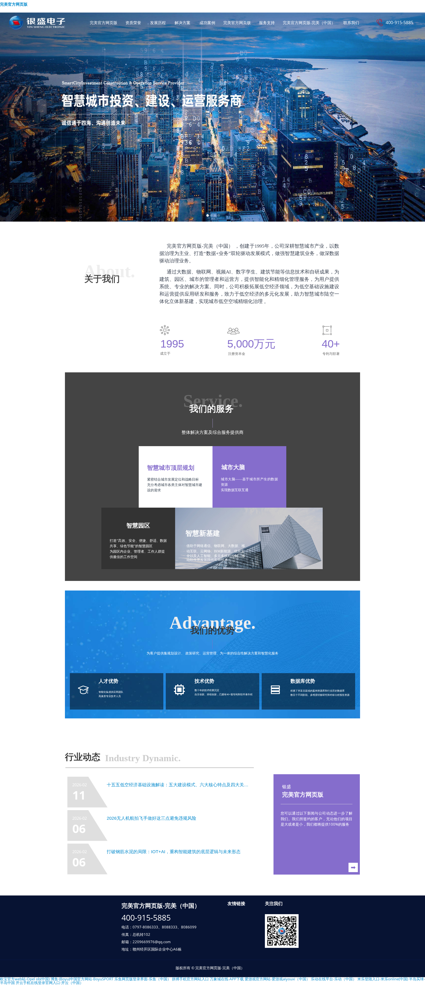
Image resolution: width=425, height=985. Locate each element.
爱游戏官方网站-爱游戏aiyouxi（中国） (277, 978)
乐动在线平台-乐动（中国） (333, 978)
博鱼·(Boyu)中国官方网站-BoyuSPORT (82, 978)
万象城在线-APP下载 (227, 978)
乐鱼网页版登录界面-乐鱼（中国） (142, 978)
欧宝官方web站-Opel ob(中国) (25, 978)
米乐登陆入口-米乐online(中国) (382, 978)
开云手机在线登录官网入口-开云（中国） (49, 982)
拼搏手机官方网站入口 (190, 978)
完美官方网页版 (14, 4)
